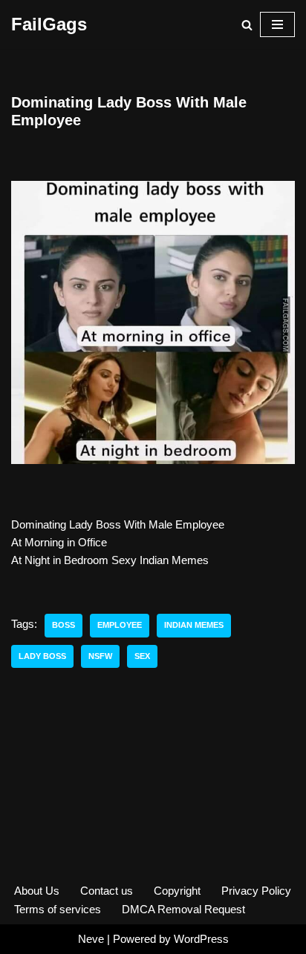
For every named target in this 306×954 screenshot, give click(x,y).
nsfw (100, 656)
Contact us (106, 890)
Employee (119, 624)
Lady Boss (42, 656)
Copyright (177, 890)
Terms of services (57, 909)
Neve (91, 939)
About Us (36, 890)
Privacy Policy (256, 890)
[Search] (247, 24)
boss (63, 624)
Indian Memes (194, 624)
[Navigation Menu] (277, 24)
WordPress (201, 939)
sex (142, 656)
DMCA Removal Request (183, 909)
